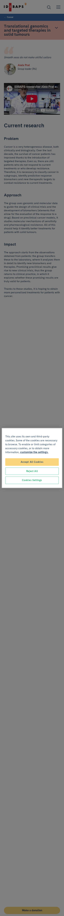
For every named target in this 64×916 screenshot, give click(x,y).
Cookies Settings (32, 480)
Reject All (32, 471)
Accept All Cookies (32, 462)
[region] (32, 458)
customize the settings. (34, 452)
